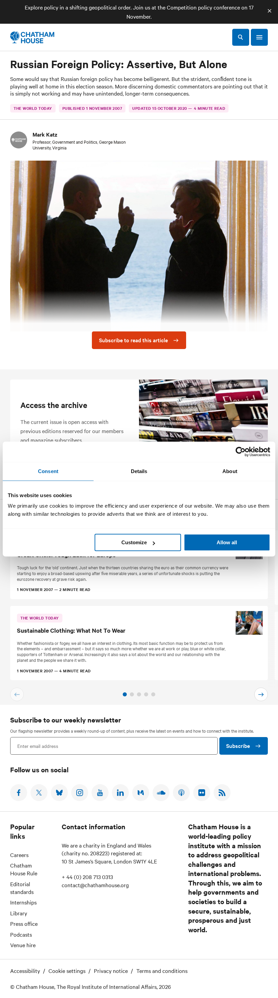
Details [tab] (139, 471)
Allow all (227, 542)
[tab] (125, 694)
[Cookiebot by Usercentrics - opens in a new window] (240, 452)
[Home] (32, 37)
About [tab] (229, 471)
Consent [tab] (48, 471)
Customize (134, 542)
